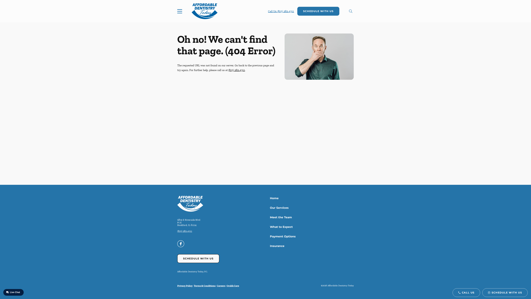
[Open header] (180, 11)
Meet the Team (281, 217)
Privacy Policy (185, 285)
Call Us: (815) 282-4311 (281, 11)
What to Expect (281, 227)
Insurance (277, 246)
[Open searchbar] (351, 11)
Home (274, 198)
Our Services (279, 207)
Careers (221, 285)
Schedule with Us (318, 11)
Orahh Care (233, 285)
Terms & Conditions (205, 285)
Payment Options (283, 236)
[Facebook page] (180, 243)
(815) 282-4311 (236, 70)
